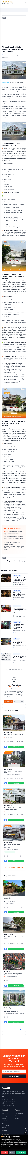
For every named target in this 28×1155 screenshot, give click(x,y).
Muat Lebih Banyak (14, 669)
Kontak (17, 1116)
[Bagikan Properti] (5, 747)
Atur (12, 1152)
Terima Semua (21, 1152)
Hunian (4, 1127)
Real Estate (5, 1113)
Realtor (4, 1118)
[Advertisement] (14, 30)
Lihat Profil (9, 701)
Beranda (4, 14)
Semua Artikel (19, 701)
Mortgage (5, 1116)
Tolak (5, 1152)
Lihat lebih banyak (14, 698)
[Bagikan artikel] (14, 561)
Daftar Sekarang (14, 1076)
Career (17, 1118)
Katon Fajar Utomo (11, 55)
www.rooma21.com (15, 528)
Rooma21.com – (6, 82)
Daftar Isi (3, 10)
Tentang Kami (19, 1113)
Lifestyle (4, 1121)
